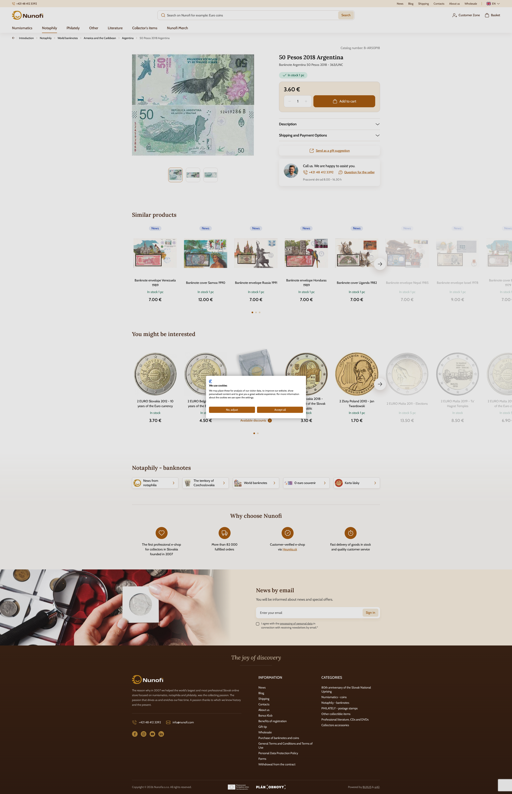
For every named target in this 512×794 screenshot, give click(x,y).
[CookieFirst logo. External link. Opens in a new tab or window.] (210, 381)
